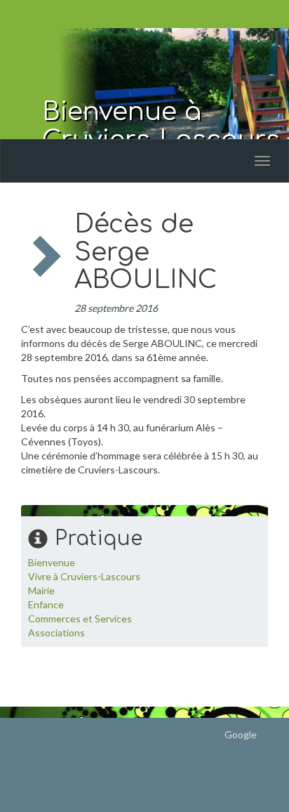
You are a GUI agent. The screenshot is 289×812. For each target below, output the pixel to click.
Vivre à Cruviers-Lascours (84, 576)
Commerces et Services (80, 618)
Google (240, 734)
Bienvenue (51, 562)
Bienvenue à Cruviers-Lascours (161, 126)
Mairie (41, 590)
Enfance (46, 604)
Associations (56, 633)
